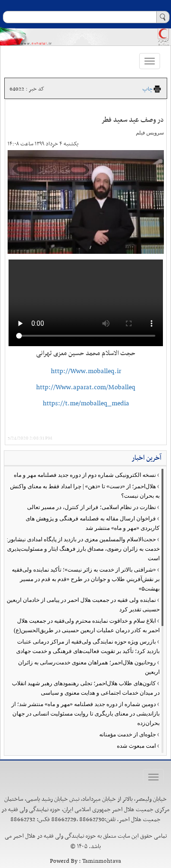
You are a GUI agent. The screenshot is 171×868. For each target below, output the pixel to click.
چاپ (147, 89)
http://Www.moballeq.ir (86, 371)
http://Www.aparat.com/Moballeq (85, 388)
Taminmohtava (101, 861)
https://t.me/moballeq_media (86, 404)
